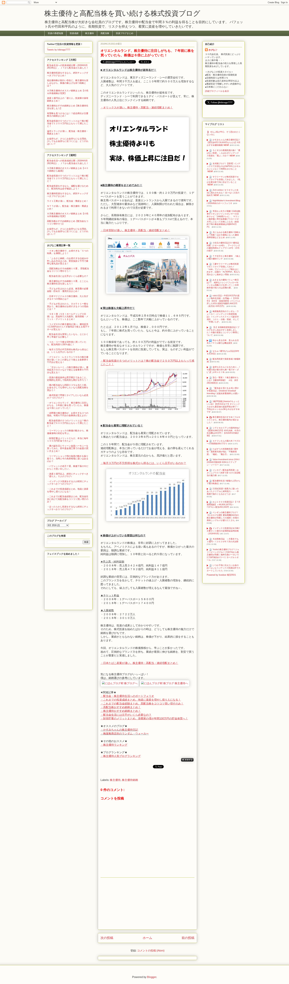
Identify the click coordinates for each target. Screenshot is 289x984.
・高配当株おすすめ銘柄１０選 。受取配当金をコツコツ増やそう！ (68, 269)
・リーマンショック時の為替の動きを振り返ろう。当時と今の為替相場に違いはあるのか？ (67, 459)
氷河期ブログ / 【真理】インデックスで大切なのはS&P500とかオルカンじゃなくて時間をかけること (223, 166)
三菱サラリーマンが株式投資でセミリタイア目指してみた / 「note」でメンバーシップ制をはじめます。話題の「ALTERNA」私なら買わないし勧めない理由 (223, 269)
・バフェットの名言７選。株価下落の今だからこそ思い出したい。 (67, 467)
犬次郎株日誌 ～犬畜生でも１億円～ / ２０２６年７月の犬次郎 (223, 540)
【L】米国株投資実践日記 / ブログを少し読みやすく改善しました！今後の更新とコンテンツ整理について (223, 331)
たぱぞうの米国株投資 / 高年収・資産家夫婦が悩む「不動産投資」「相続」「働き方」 (222, 451)
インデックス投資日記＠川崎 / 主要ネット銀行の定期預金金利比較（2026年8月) (223, 531)
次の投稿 (107, 938)
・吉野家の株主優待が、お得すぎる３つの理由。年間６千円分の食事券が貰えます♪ (67, 414)
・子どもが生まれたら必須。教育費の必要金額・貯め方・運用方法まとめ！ (67, 290)
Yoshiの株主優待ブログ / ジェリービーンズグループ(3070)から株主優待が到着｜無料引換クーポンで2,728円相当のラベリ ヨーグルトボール (223, 554)
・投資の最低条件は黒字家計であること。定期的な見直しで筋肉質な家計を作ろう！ (67, 378)
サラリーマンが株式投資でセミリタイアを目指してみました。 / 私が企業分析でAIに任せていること (223, 179)
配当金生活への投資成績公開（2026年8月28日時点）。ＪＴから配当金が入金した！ (67, 66)
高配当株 (105, 33)
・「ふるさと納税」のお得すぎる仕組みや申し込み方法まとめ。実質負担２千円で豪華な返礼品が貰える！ (67, 261)
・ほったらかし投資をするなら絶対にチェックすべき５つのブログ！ (67, 508)
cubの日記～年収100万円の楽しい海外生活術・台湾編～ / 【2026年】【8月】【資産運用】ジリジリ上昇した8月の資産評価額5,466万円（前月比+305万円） (223, 300)
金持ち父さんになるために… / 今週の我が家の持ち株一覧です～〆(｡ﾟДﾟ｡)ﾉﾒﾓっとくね (223, 369)
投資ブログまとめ (124, 33)
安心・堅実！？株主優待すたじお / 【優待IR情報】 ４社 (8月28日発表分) (223, 380)
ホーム (147, 938)
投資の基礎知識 (55, 33)
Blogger (151, 977)
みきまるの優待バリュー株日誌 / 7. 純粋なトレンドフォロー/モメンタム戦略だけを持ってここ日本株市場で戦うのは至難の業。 (223, 284)
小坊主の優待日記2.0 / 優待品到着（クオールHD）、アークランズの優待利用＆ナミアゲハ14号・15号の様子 (223, 247)
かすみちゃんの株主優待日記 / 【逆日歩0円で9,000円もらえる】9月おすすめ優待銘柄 (223, 142)
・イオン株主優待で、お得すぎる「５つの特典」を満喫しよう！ (67, 252)
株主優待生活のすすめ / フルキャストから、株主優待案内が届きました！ (223, 420)
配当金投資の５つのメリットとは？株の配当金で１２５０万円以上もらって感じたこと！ (67, 123)
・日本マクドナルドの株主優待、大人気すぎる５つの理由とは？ (67, 297)
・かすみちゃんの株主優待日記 (119, 729)
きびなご (212, 50)
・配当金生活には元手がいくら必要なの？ (67, 276)
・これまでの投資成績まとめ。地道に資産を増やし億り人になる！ (67, 490)
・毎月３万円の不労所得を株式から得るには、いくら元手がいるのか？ (67, 350)
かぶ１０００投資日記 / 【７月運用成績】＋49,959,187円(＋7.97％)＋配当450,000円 (223, 504)
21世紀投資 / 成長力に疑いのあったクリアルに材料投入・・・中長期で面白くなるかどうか (223, 491)
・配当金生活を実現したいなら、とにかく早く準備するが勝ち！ (67, 335)
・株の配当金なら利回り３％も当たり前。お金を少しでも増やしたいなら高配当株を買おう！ (67, 387)
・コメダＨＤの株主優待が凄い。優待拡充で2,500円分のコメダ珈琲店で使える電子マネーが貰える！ (68, 327)
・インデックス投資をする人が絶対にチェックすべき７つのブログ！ (67, 482)
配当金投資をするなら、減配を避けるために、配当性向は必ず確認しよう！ (67, 187)
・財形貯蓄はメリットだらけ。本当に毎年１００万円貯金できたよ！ (67, 439)
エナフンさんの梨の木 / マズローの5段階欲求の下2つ (223, 442)
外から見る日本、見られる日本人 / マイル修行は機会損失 (223, 341)
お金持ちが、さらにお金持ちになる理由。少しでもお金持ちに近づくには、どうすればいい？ (67, 141)
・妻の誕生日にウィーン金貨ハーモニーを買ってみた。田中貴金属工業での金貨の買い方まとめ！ (67, 448)
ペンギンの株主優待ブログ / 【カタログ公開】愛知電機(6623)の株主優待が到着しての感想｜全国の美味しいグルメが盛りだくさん (223, 516)
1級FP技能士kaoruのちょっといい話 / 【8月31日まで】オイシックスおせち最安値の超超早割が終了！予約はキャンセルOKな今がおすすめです (223, 406)
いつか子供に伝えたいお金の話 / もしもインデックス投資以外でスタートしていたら (223, 568)
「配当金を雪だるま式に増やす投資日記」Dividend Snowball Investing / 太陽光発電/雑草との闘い (223, 390)
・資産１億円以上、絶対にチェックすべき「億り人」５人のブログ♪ (67, 475)
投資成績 (74, 33)
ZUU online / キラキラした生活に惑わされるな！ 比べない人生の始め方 (223, 192)
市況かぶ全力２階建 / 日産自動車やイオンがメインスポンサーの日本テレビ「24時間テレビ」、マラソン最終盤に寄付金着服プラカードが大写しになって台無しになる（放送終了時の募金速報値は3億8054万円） (223, 219)
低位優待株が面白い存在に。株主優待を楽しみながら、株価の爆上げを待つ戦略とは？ (67, 83)
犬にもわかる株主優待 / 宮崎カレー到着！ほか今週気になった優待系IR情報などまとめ (223, 235)
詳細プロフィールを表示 (217, 91)
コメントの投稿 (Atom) (150, 950)
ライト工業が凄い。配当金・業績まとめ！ (67, 201)
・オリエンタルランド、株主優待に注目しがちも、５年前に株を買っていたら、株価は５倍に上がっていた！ (67, 405)
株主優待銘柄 (130, 780)
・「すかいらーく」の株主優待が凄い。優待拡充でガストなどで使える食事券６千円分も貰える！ (67, 370)
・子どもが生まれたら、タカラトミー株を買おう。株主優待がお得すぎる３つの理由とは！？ (67, 306)
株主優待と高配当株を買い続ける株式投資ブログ (122, 13)
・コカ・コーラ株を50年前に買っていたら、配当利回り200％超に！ (66, 343)
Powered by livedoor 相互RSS (221, 575)
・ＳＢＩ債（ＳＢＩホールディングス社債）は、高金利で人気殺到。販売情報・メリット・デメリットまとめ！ (67, 316)
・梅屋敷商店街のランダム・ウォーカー (125, 733)
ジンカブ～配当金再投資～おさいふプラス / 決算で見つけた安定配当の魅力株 (223, 472)
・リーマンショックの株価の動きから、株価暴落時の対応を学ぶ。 (67, 432)
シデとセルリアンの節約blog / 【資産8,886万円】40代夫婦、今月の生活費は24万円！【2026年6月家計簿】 (223, 432)
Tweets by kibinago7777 (58, 49)
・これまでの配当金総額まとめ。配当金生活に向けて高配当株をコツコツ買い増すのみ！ (67, 499)
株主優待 (89, 33)
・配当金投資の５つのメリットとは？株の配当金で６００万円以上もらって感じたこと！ (67, 423)
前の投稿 (188, 938)
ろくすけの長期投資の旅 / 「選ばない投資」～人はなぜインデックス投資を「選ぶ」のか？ (223, 153)
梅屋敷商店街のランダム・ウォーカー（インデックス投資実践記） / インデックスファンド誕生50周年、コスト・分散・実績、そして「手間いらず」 (223, 316)
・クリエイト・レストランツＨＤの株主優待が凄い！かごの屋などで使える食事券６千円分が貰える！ (67, 359)
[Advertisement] (147, 903)
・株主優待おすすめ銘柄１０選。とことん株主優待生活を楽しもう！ (67, 282)
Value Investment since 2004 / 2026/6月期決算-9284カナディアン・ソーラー (223, 462)
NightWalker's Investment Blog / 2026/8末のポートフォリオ (223, 201)
